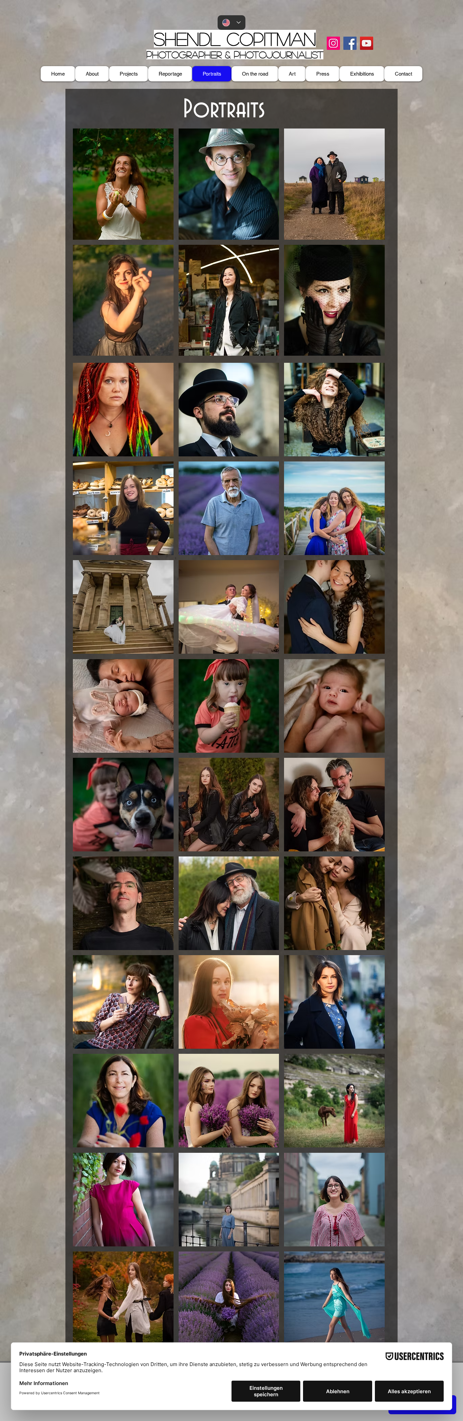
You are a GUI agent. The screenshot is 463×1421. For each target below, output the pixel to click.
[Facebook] (350, 43)
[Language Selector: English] (231, 22)
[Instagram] (333, 43)
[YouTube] (366, 43)
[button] (123, 184)
